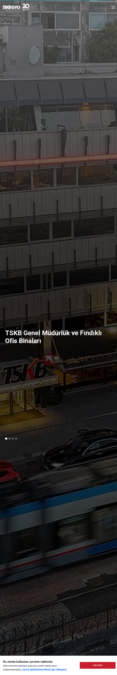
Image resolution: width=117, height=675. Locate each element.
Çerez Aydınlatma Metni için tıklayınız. (44, 669)
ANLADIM (97, 665)
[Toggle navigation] (112, 7)
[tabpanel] (58, 337)
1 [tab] (6, 438)
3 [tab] (13, 438)
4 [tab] (16, 438)
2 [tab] (9, 438)
